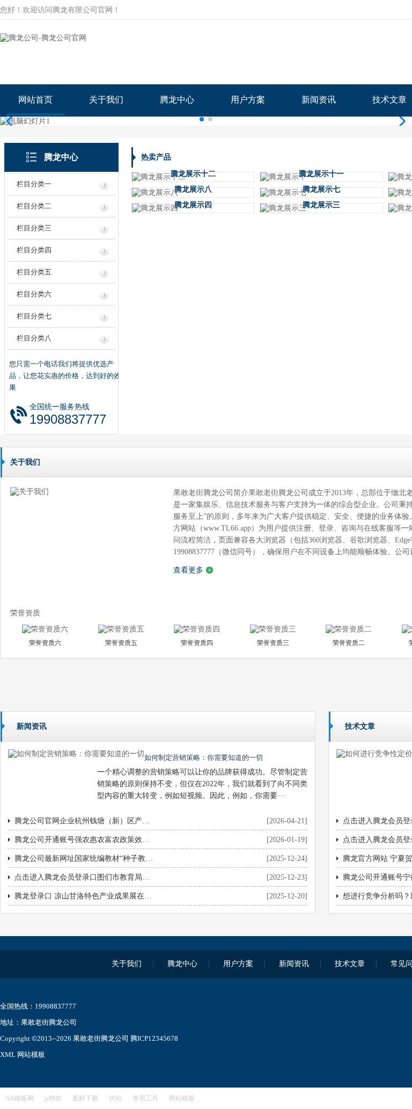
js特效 (53, 1098)
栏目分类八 (34, 338)
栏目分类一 (34, 184)
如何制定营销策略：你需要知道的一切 (203, 757)
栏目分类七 (34, 316)
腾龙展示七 (321, 189)
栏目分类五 (34, 272)
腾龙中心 (177, 99)
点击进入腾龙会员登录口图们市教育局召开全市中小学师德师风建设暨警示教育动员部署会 (83, 877)
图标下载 (85, 1098)
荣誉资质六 (45, 643)
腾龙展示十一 (321, 174)
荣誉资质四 (197, 643)
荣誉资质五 (121, 643)
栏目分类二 (34, 206)
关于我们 (106, 99)
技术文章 (350, 964)
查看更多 (188, 570)
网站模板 (31, 1054)
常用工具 (145, 1098)
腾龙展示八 (193, 189)
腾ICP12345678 (154, 1038)
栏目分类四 (34, 250)
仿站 (115, 1098)
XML (8, 1054)
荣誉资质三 (273, 643)
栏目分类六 (34, 294)
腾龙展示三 (321, 205)
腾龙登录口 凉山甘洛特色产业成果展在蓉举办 (83, 896)
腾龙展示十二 (193, 174)
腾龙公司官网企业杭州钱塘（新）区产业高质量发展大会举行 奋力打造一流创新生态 (83, 821)
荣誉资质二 (349, 643)
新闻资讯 (318, 99)
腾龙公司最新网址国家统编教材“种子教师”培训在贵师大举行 (83, 858)
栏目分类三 (34, 228)
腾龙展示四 (193, 205)
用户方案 (248, 99)
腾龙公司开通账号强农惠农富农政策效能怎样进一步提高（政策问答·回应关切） (83, 840)
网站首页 (35, 99)
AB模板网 (19, 1098)
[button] (399, 121)
